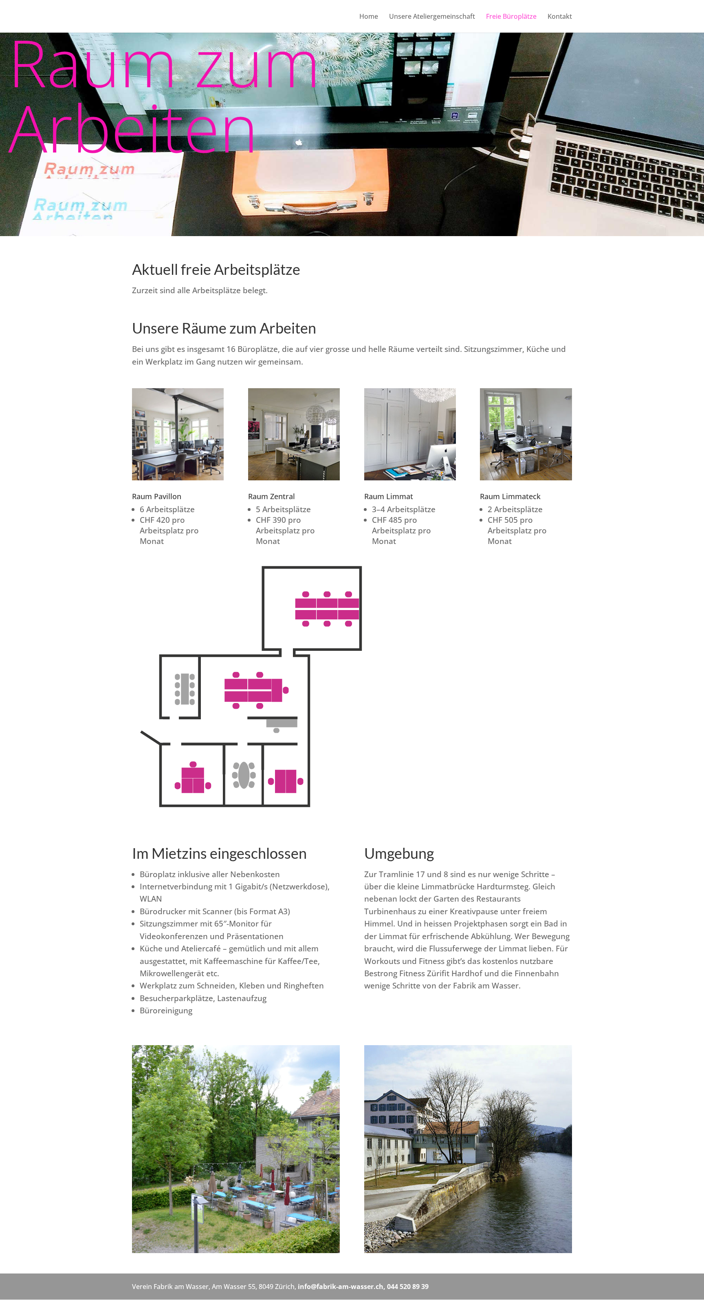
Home (368, 17)
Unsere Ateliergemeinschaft (432, 17)
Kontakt (560, 17)
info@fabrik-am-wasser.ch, (342, 1286)
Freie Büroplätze (511, 17)
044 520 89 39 (408, 1286)
